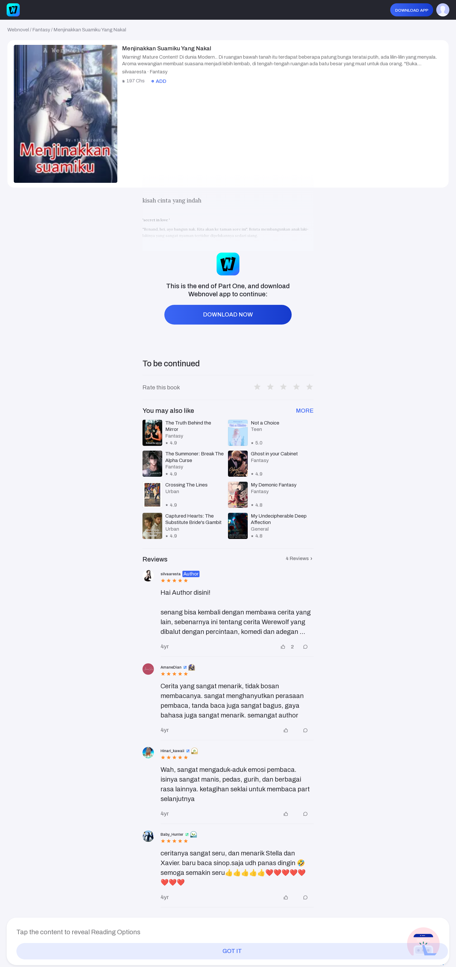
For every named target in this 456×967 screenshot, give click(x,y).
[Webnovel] (13, 9)
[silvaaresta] (148, 575)
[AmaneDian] (148, 669)
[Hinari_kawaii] (148, 752)
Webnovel (18, 29)
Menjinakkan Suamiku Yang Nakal (89, 29)
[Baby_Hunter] (148, 836)
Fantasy (41, 29)
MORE (305, 411)
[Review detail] (304, 647)
